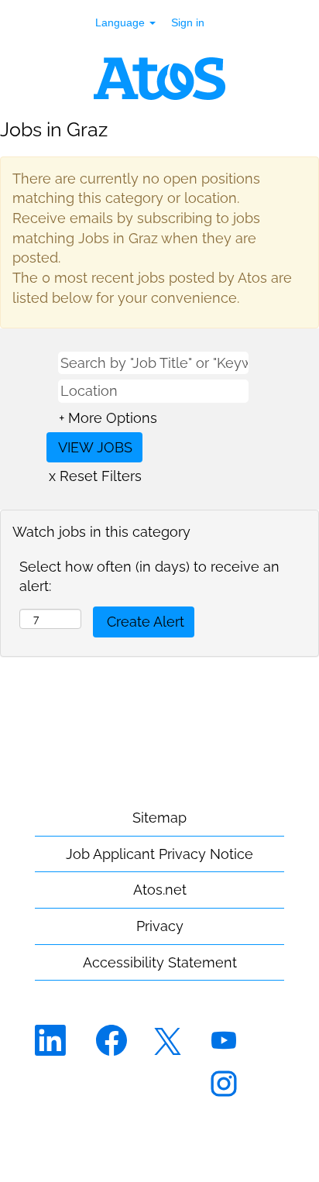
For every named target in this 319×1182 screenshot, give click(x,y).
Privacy (160, 926)
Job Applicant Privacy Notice (159, 854)
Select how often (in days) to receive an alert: (149, 576)
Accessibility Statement (160, 962)
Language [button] (121, 22)
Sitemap (159, 817)
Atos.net (160, 889)
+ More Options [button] (108, 418)
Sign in (187, 22)
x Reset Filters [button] (95, 476)
